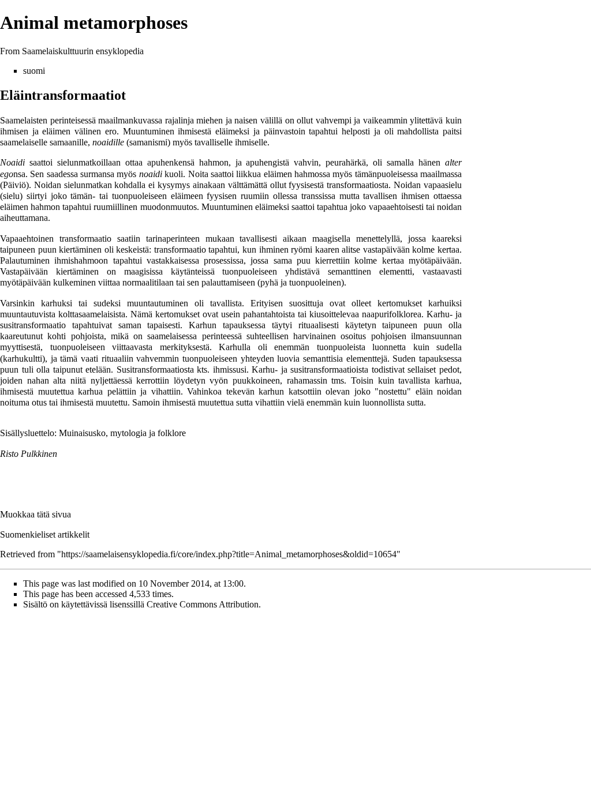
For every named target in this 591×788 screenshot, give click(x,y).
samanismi (148, 142)
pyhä (269, 282)
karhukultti (22, 358)
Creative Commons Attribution (203, 604)
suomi (34, 71)
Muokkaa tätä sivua (35, 514)
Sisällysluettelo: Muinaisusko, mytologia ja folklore (93, 433)
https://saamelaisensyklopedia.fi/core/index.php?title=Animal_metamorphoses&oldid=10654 (229, 554)
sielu (11, 196)
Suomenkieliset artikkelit (44, 534)
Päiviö (14, 185)
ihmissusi (229, 369)
